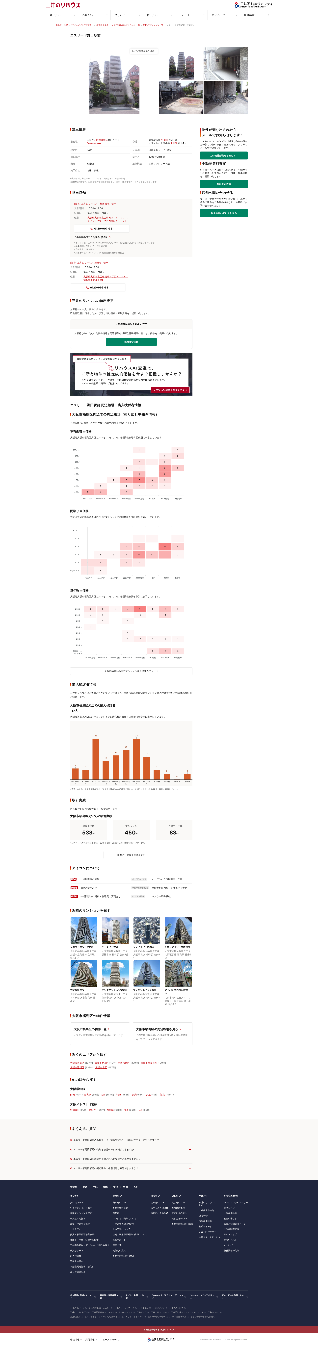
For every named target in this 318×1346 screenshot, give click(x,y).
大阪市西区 (124, 1062)
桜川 (126, 1109)
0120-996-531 (100, 287)
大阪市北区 (101, 1067)
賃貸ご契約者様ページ (235, 1223)
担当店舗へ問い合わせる (224, 213)
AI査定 (116, 1213)
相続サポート (205, 1226)
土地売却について (121, 1229)
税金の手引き (230, 1218)
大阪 (103, 1094)
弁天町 (119, 1094)
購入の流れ (75, 1255)
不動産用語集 (205, 1221)
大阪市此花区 (102, 1062)
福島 (162, 1094)
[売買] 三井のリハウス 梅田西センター (95, 203)
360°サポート (205, 1216)
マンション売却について (124, 1218)
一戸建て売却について (123, 1223)
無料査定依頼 (224, 183)
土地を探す (75, 1229)
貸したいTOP (178, 1202)
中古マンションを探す (81, 1207)
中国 (125, 1187)
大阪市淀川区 (77, 1067)
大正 (148, 1094)
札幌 (105, 1187)
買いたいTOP (76, 1202)
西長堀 (109, 1109)
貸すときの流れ (179, 1213)
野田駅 (164, 139)
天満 (134, 1094)
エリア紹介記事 (77, 1271)
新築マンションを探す (81, 1213)
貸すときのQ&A (179, 1218)
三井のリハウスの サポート (207, 1203)
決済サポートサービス (209, 1237)
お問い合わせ (230, 1240)
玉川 (140, 1109)
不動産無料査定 (120, 1207)
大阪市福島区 (101, 140)
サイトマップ (230, 1234)
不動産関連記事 (231, 1229)
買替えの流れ (76, 1261)
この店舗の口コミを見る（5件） (91, 237)
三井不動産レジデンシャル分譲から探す (89, 1245)
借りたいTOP (157, 1202)
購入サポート (76, 1250)
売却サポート (119, 1240)
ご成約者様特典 (206, 1210)
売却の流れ (118, 1245)
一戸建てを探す (77, 1218)
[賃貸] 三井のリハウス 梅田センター (89, 262)
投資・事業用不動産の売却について (130, 1234)
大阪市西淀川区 (149, 1062)
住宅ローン (229, 1207)
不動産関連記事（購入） (82, 1266)
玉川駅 (173, 143)
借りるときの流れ (159, 1207)
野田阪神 (75, 1109)
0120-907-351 (104, 228)
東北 (115, 1187)
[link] (114, 80)
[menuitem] (62, 15)
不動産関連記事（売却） (124, 1255)
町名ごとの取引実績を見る (131, 855)
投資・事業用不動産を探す (83, 1234)
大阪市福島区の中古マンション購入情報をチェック (131, 671)
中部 (95, 1187)
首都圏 (73, 1187)
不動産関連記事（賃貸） (183, 1223)
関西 (85, 1187)
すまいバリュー (231, 1245)
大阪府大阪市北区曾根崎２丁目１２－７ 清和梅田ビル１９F (104, 278)
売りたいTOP (119, 1202)
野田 (72, 1094)
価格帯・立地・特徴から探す (84, 1240)
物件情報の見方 (231, 1250)
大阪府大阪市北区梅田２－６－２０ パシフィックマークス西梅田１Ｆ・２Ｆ (108, 219)
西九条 (87, 1094)
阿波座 (92, 1109)
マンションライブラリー (236, 1202)
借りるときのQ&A (159, 1213)
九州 (135, 1187)
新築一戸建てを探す (80, 1223)
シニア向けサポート (208, 1231)
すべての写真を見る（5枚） (143, 51)
